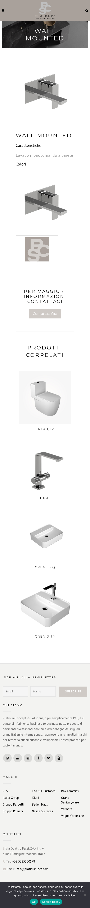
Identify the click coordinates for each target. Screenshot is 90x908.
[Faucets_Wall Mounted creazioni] (45, 200)
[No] (85, 895)
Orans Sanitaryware (70, 800)
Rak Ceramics (70, 791)
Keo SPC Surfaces (43, 791)
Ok (34, 901)
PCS (5, 791)
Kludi (35, 798)
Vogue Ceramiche (72, 816)
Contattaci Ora (45, 314)
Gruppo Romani (13, 811)
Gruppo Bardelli (13, 804)
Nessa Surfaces (42, 811)
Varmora (66, 809)
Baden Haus (40, 804)
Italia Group (11, 798)
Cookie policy (51, 901)
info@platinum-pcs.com (32, 869)
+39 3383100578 (23, 861)
